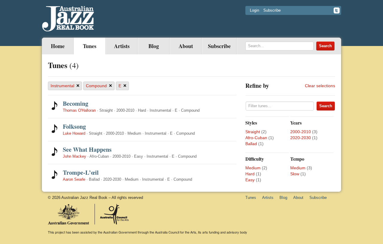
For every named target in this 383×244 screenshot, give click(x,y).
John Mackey (74, 156)
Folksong (74, 126)
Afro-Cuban (256, 137)
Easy (250, 179)
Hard (250, 173)
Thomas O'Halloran (79, 110)
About (186, 46)
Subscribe (272, 10)
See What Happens (87, 149)
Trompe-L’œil (81, 172)
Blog (153, 46)
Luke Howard (74, 133)
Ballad (251, 143)
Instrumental (65, 86)
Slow (294, 173)
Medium (253, 167)
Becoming (75, 103)
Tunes (89, 46)
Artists (122, 46)
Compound (99, 86)
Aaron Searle (74, 179)
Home (58, 46)
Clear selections (320, 85)
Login (254, 10)
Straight (252, 131)
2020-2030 (300, 137)
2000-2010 (300, 131)
